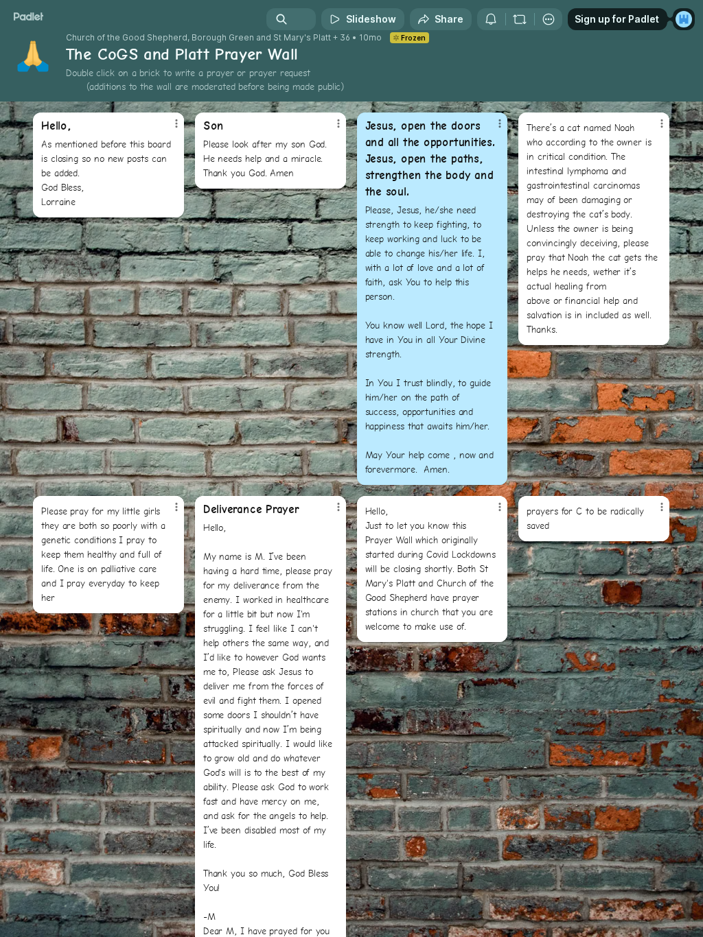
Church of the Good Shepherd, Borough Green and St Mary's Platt (198, 38)
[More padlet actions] (548, 19)
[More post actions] (167, 129)
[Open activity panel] (491, 19)
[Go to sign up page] (684, 19)
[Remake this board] (519, 19)
